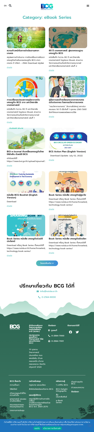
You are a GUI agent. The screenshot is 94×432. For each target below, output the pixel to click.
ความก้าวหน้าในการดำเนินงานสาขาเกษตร (23, 52)
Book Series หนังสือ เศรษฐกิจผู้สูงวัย (67, 195)
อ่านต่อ (9, 67)
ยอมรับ (37, 428)
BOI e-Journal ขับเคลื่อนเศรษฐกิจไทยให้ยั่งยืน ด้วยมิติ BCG (25, 153)
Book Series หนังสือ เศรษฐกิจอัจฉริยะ (67, 238)
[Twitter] (77, 332)
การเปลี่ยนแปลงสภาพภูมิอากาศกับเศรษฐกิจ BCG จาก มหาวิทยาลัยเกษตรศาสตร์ (23, 102)
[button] (10, 5)
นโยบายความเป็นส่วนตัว (52, 428)
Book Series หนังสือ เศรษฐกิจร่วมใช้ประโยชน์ (25, 240)
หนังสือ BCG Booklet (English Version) (22, 196)
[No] (90, 425)
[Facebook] (70, 332)
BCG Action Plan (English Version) (67, 151)
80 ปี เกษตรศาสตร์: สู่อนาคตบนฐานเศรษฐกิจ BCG (66, 52)
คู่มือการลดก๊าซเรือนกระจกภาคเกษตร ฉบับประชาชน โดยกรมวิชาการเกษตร (66, 101)
